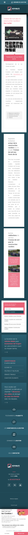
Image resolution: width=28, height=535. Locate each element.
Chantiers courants (10, 312)
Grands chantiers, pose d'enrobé (12, 316)
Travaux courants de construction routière (13, 320)
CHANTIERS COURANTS (11, 378)
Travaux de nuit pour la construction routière (10, 304)
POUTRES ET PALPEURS (11, 371)
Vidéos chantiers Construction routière (12, 328)
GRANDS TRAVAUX (9, 374)
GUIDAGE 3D (8, 367)
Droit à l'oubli (14, 505)
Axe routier (8, 309)
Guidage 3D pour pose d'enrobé (12, 324)
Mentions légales (14, 498)
